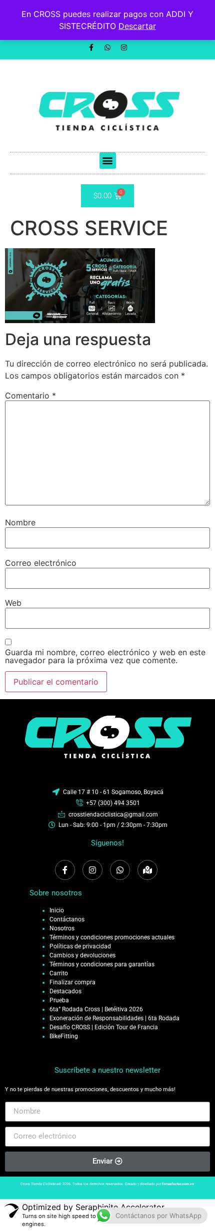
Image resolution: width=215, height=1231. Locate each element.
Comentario (30, 396)
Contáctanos (67, 919)
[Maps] (148, 870)
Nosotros (62, 928)
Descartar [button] (137, 26)
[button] (108, 160)
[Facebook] (65, 870)
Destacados (66, 991)
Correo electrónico (40, 563)
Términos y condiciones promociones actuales (112, 937)
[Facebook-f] (91, 47)
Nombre (20, 522)
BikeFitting (64, 1036)
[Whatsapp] (107, 47)
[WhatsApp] (120, 870)
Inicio (57, 910)
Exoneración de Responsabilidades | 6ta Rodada (115, 1018)
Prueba (59, 1000)
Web (13, 603)
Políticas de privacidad (80, 946)
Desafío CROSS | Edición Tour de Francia (104, 1027)
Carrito (59, 973)
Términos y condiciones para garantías (102, 964)
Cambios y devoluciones (83, 955)
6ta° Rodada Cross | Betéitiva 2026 (96, 1009)
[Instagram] (124, 47)
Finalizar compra (73, 982)
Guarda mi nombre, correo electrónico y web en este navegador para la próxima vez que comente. (105, 656)
